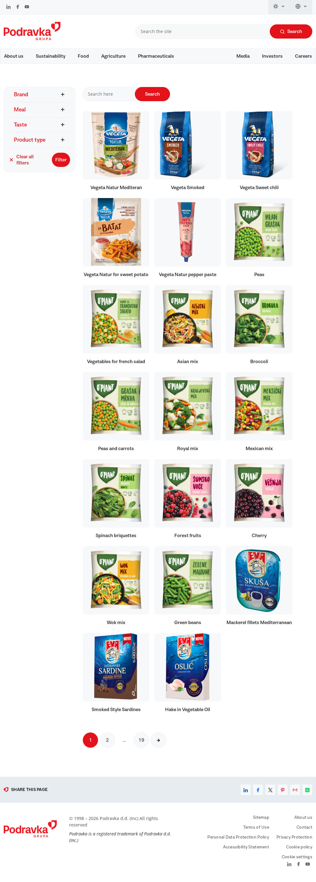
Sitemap (261, 817)
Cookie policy (299, 847)
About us (13, 56)
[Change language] (301, 7)
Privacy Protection (294, 837)
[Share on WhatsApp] (307, 790)
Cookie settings (297, 857)
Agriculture (113, 56)
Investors (272, 56)
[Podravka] (32, 38)
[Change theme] (279, 7)
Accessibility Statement (246, 847)
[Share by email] (295, 790)
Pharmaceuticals (156, 56)
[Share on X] (270, 790)
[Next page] (158, 740)
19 (141, 740)
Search (294, 31)
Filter (61, 159)
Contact (304, 827)
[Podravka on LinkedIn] (8, 7)
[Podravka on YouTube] (27, 7)
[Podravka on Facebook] (17, 7)
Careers (303, 56)
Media (243, 56)
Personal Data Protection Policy (238, 837)
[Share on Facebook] (258, 790)
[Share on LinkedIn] (246, 790)
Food (83, 56)
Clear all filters (25, 159)
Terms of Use (256, 827)
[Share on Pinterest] (283, 790)
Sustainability (50, 56)
